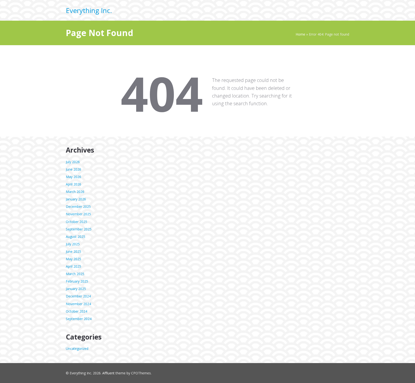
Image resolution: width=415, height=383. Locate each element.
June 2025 (73, 251)
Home (300, 34)
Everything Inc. (89, 10)
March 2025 (75, 274)
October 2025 (76, 221)
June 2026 (73, 169)
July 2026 (73, 162)
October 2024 (76, 311)
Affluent (108, 373)
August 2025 (75, 236)
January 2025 (76, 288)
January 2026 (76, 199)
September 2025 (79, 229)
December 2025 (78, 206)
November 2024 (78, 304)
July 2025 (73, 244)
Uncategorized (77, 348)
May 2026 (73, 176)
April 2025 (73, 266)
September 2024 (79, 318)
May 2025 (73, 259)
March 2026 (75, 191)
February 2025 (77, 281)
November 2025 (78, 214)
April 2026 (73, 184)
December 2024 (78, 296)
